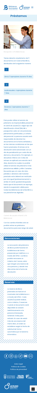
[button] (32, 7)
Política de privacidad (18, 369)
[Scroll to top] (33, 389)
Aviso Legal (18, 364)
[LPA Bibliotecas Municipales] (11, 7)
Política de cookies (18, 367)
